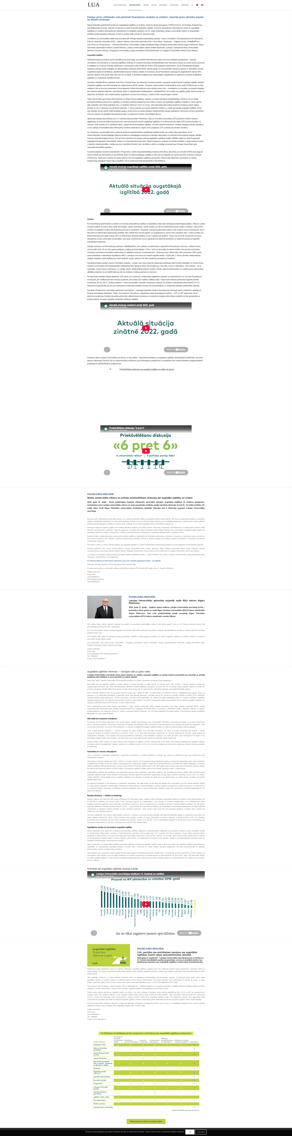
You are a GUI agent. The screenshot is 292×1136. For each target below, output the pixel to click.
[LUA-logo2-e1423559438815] (93, 5)
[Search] (192, 5)
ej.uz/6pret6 (156, 561)
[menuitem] (120, 5)
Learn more (201, 1132)
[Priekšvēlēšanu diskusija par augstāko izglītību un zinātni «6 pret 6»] (146, 395)
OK (190, 1132)
